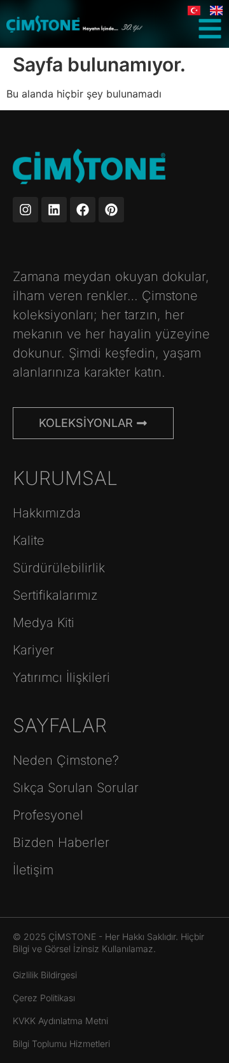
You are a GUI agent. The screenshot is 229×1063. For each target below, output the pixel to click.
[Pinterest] (111, 209)
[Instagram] (25, 209)
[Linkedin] (54, 209)
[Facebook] (82, 209)
